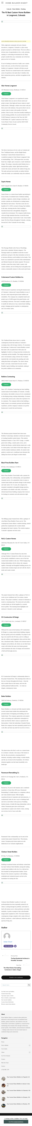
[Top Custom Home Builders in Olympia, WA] (3, 1099)
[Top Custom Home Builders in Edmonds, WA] (3, 1092)
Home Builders (16, 9)
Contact (6, 93)
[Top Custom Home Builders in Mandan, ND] (3, 1106)
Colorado (9, 9)
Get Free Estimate (5, 1055)
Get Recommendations (16, 1122)
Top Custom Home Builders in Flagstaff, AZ (18, 1077)
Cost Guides (4, 1048)
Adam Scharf (7, 942)
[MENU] (2, 2)
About (2, 1052)
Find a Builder (4, 1045)
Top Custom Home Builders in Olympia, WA (18, 1097)
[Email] (15, 946)
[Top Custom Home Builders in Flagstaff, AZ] (3, 1079)
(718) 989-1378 (5, 1069)
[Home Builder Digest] (16, 4)
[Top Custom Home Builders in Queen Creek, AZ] (3, 1085)
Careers (3, 1066)
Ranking (23, 9)
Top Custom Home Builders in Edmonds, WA (18, 1090)
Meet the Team (5, 1062)
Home (2, 1042)
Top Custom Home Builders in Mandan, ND (18, 1104)
